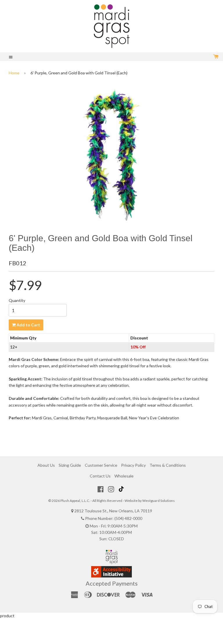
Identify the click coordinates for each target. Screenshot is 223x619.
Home (14, 72)
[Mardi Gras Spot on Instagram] (111, 489)
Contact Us (100, 475)
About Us (46, 465)
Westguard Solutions (158, 500)
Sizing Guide (70, 465)
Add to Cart (28, 324)
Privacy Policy (133, 465)
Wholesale (124, 475)
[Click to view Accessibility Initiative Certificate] (111, 575)
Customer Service (101, 465)
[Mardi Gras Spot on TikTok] (122, 489)
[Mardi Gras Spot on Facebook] (100, 489)
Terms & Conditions (168, 465)
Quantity (17, 300)
